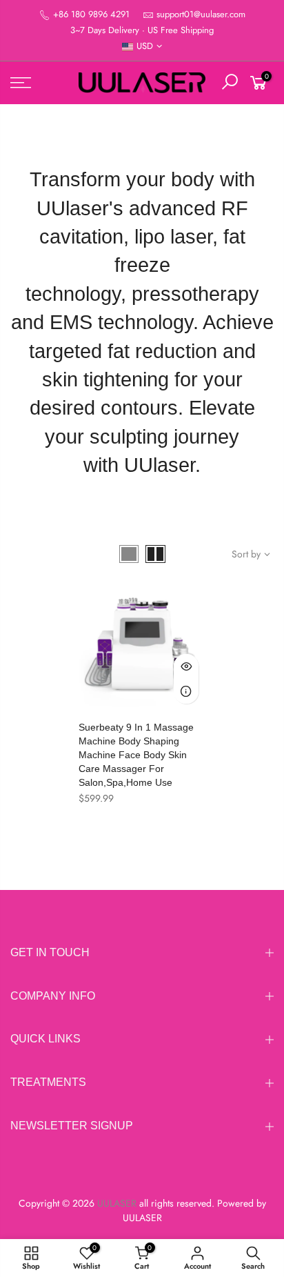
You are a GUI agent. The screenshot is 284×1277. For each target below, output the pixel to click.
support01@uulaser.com (200, 14)
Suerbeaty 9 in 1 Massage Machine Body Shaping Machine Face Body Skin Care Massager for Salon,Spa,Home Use (136, 755)
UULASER (142, 1218)
